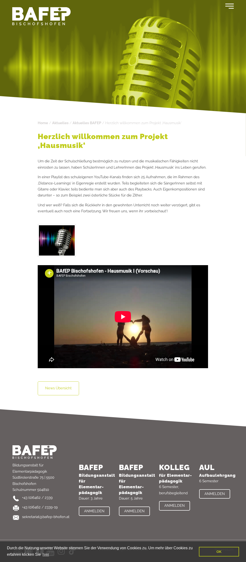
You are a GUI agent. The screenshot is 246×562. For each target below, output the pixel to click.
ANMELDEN (94, 511)
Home (43, 123)
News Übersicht (58, 388)
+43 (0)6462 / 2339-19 (40, 507)
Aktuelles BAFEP (87, 123)
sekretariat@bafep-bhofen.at (45, 517)
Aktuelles (60, 123)
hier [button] (46, 554)
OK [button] (218, 552)
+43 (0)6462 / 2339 (37, 497)
